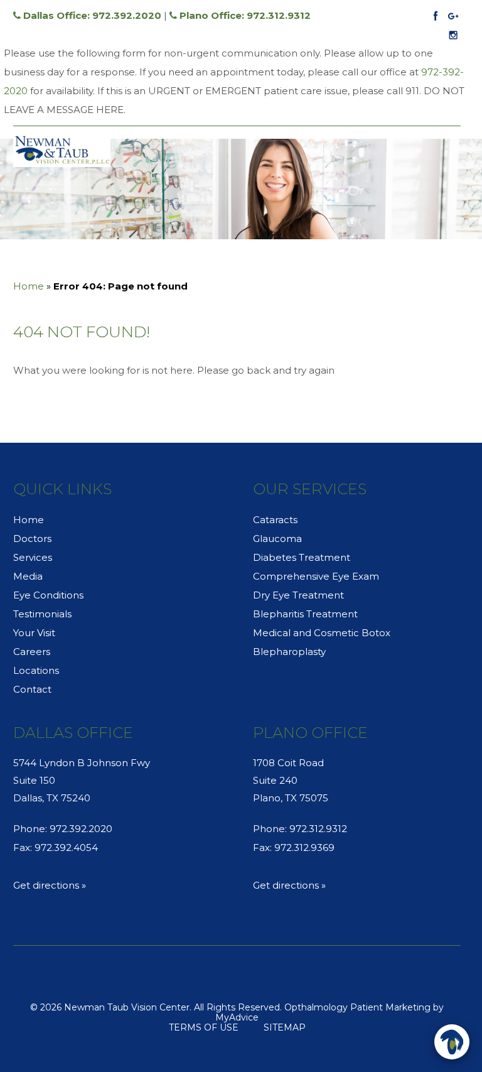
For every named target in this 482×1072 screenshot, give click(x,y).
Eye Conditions (48, 595)
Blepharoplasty (289, 652)
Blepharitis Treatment (305, 614)
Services (32, 557)
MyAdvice (237, 1017)
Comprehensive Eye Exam (316, 576)
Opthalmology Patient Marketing (357, 1007)
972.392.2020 (81, 829)
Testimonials (42, 614)
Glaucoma (277, 538)
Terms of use (203, 1027)
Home (28, 286)
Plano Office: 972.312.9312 (244, 15)
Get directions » (49, 885)
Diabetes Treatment (301, 557)
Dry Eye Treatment (298, 595)
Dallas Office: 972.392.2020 (91, 15)
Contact (32, 689)
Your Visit (34, 633)
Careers (31, 652)
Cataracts (275, 520)
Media (28, 576)
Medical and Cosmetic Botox (321, 633)
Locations (36, 670)
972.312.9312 (318, 829)
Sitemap (285, 1027)
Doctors (32, 538)
